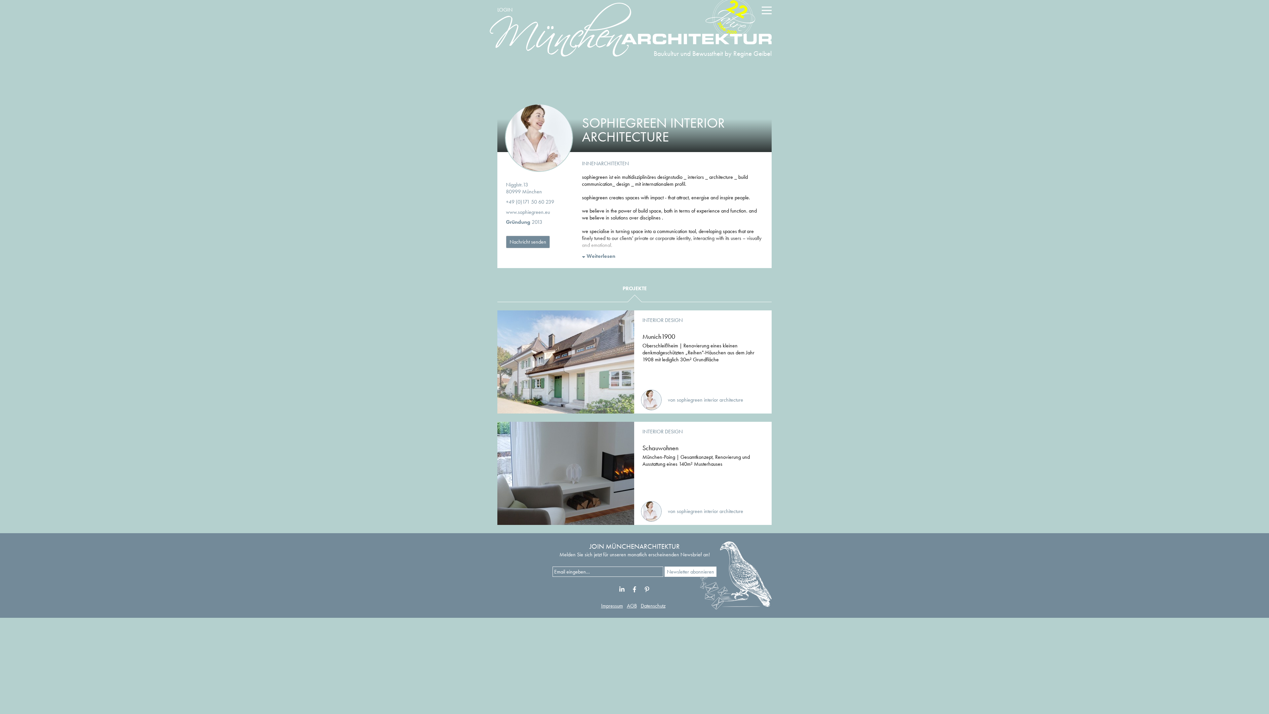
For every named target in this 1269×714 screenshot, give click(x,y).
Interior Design (662, 320)
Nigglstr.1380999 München (524, 188)
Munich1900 (658, 336)
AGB (632, 605)
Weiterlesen (600, 256)
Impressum (612, 605)
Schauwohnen (660, 448)
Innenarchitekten (605, 163)
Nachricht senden (528, 241)
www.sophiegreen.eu (528, 212)
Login (505, 9)
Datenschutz (653, 605)
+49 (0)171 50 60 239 (530, 201)
